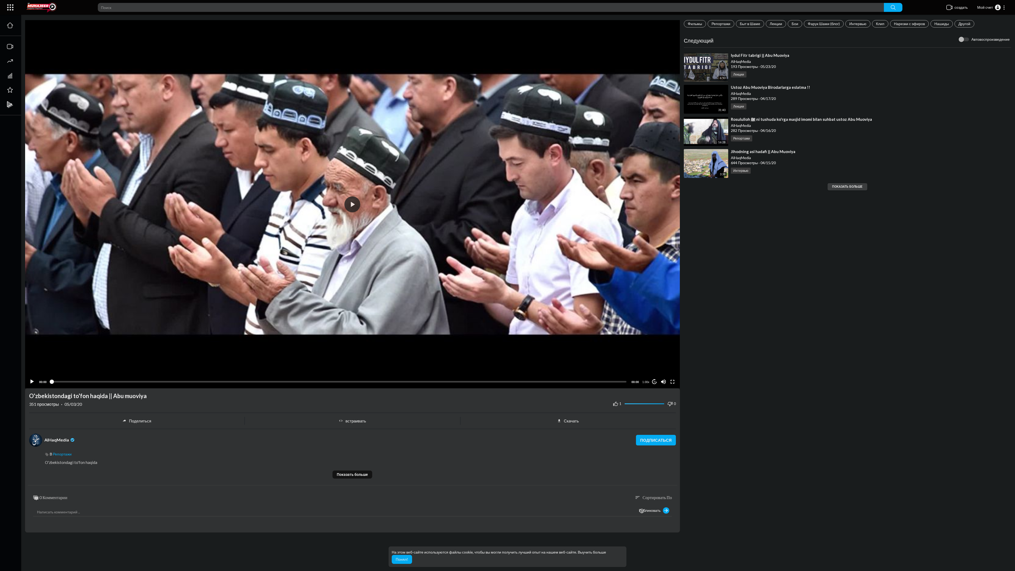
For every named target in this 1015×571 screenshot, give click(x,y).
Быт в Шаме (750, 23)
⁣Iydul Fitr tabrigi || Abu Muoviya (760, 55)
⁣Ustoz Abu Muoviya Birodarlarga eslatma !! (770, 87)
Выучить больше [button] (592, 552)
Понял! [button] (402, 559)
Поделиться (140, 420)
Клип (880, 23)
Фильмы (695, 23)
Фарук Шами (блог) (824, 23)
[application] (352, 204)
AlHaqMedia (741, 61)
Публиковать (651, 510)
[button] (991, 7)
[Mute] (663, 381)
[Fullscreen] (672, 381)
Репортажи (721, 23)
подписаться (656, 440)
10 (654, 382)
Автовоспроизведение (990, 39)
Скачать (571, 420)
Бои (795, 23)
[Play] (32, 381)
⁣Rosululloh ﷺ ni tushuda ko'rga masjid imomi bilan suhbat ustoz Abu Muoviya (801, 119)
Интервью (857, 23)
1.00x (645, 382)
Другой (964, 23)
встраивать (355, 420)
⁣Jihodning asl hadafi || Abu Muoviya (763, 151)
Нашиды (941, 23)
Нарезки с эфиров (909, 23)
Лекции (776, 23)
